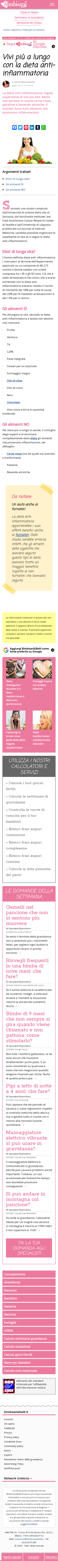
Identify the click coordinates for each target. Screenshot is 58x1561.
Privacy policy (11, 1437)
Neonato (10, 1290)
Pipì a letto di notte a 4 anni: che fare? (29, 1089)
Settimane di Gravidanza (29, 18)
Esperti (8, 1454)
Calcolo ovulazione (17, 1346)
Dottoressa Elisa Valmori (20, 931)
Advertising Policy (14, 1463)
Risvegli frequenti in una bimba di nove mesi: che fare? (27, 968)
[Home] (21, 4)
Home (6, 29)
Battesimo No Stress (29, 23)
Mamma (16, 29)
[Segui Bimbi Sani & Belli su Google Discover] (29, 42)
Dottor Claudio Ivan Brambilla (22, 1157)
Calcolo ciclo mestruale (20, 1371)
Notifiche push (12, 1468)
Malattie (10, 1306)
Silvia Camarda (28, 82)
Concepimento (14, 1274)
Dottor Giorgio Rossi (18, 1049)
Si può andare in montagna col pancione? (25, 1199)
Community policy (13, 1446)
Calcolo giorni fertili (18, 1355)
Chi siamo (9, 1423)
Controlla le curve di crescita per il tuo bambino (25, 816)
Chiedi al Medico (29, 12)
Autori (7, 1450)
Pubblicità (9, 1428)
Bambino (10, 1298)
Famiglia (10, 1322)
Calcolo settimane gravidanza (25, 1338)
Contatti (8, 1419)
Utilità (8, 1330)
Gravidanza (12, 1282)
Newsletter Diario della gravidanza (23, 1459)
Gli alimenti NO (15, 189)
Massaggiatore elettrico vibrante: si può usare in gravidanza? (27, 1140)
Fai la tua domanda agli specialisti (29, 1248)
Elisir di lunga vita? (18, 179)
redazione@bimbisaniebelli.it (29, 1539)
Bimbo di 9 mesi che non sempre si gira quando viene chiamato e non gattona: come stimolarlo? (28, 1027)
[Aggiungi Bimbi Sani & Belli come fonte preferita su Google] (29, 650)
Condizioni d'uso (13, 1441)
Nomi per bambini (17, 1362)
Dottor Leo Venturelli (18, 1100)
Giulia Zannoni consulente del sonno (26, 985)
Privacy (8, 1432)
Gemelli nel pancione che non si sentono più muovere (27, 915)
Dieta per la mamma (33, 29)
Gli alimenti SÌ (14, 184)
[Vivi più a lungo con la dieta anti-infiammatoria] (29, 150)
